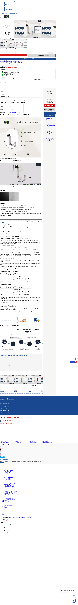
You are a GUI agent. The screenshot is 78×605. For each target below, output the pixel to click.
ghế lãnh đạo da (23, 517)
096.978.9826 (9, 417)
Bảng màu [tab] (3, 91)
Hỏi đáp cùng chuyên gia (8, 509)
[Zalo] (76, 359)
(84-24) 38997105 (7, 420)
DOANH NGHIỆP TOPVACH (8, 470)
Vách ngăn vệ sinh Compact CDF (11, 48)
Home (1, 61)
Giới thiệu (3, 21)
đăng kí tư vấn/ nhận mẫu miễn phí (28, 58)
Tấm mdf (7, 33)
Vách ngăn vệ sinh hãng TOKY (10, 499)
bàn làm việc (29, 517)
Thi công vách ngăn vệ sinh (8, 493)
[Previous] (0, 38)
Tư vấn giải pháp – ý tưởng (8, 63)
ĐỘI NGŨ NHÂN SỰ (7, 24)
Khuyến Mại (6, 508)
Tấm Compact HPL (9, 31)
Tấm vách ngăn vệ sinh (50, 137)
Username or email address (6, 524)
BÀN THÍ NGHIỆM (49, 117)
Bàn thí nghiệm (4, 500)
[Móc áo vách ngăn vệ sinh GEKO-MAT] (20, 383)
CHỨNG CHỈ (6, 26)
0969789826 (73, 361)
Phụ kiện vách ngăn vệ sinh (7, 61)
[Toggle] (52, 138)
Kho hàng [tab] (2, 93)
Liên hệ (3, 512)
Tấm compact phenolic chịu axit (11, 35)
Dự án (3, 502)
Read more (2, 391)
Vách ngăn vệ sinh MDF (9, 49)
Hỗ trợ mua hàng (38, 55)
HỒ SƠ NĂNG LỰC (7, 25)
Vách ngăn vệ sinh (6, 28)
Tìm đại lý (5, 60)
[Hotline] (76, 362)
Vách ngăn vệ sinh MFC (9, 498)
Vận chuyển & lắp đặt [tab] (5, 96)
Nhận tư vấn (49, 112)
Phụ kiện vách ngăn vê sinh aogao (11, 491)
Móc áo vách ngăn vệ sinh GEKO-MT (34, 388)
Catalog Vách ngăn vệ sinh (8, 505)
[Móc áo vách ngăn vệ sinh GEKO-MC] (7, 383)
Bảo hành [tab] (2, 94)
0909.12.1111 (5, 520)
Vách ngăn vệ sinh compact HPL (11, 494)
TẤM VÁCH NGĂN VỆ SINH (8, 477)
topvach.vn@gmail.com (7, 423)
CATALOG (5, 27)
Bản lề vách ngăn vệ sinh (10, 38)
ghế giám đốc (18, 517)
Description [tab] (2, 89)
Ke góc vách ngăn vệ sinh (9, 487)
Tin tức (3, 506)
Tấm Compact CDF (9, 32)
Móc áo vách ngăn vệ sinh (17, 61)
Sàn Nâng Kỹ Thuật (5, 501)
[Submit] (4, 69)
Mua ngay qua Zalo (49, 105)
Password (3, 527)
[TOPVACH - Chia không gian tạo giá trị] (4, 17)
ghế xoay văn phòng (11, 517)
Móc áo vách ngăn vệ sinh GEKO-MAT (19, 389)
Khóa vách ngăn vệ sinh (9, 488)
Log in (8, 530)
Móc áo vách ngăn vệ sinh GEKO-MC (6, 388)
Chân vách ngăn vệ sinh (9, 486)
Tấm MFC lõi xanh (9, 34)
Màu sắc (1, 81)
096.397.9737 (16, 417)
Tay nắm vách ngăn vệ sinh (10, 492)
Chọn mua (15, 391)
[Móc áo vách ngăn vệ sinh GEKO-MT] (34, 383)
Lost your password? (4, 532)
